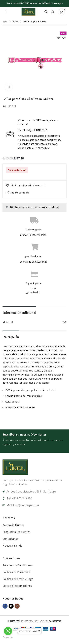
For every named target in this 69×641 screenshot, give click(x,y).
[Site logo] (28, 11)
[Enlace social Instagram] (17, 606)
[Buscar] (46, 11)
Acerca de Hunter (13, 525)
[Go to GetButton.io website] (8, 637)
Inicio (5, 21)
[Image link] (15, 466)
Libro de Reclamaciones (17, 586)
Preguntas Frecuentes (16, 532)
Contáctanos (10, 539)
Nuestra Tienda (12, 545)
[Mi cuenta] (52, 11)
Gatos (15, 21)
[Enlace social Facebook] (5, 606)
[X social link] (11, 606)
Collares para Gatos (35, 21)
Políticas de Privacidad (16, 572)
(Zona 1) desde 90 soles (33, 234)
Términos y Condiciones (18, 565)
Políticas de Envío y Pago (18, 579)
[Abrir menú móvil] (4, 11)
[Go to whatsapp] (8, 631)
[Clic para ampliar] (9, 87)
